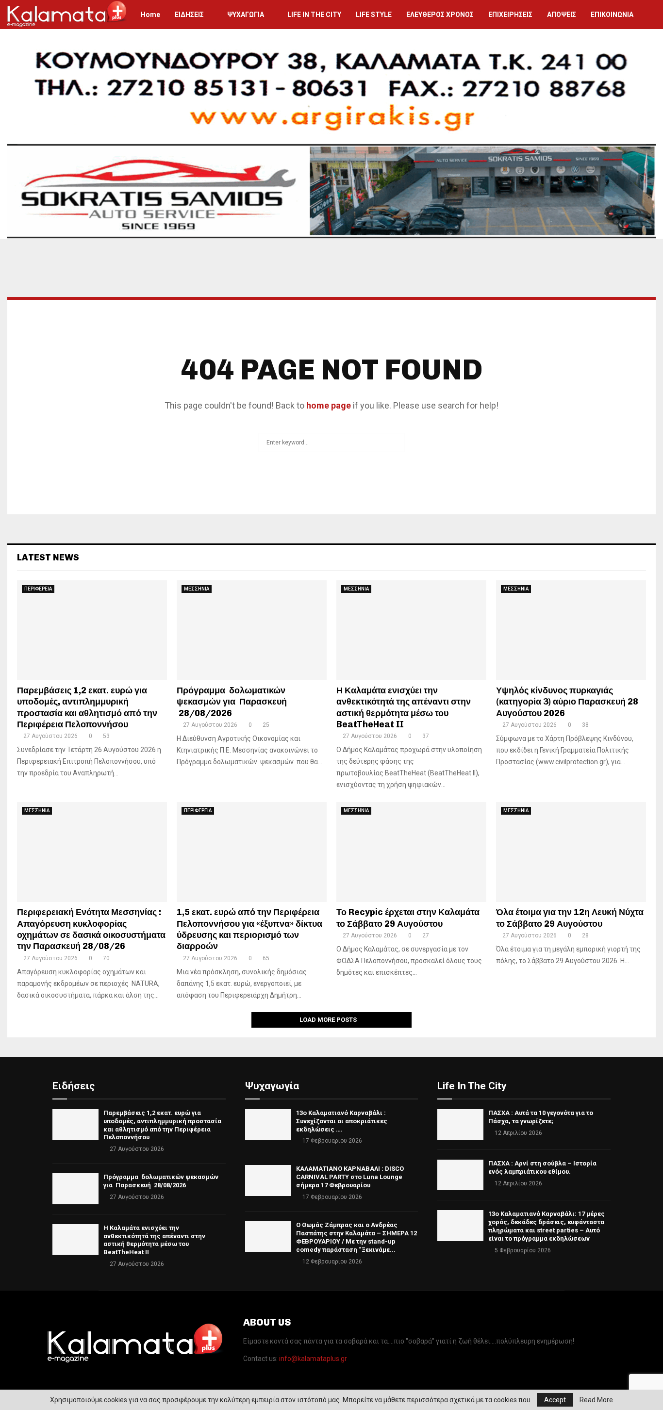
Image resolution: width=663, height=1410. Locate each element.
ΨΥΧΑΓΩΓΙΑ (245, 14)
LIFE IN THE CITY (314, 14)
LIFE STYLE (374, 14)
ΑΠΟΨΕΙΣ (561, 14)
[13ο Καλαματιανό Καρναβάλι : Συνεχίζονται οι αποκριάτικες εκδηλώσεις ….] (268, 1124)
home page (328, 405)
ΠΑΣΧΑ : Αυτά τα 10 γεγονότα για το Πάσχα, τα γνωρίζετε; (540, 1117)
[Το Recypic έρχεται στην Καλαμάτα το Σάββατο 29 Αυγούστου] (411, 852)
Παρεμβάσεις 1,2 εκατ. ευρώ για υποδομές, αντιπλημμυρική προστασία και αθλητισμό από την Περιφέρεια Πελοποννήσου (87, 707)
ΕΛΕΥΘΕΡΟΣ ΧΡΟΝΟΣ (440, 14)
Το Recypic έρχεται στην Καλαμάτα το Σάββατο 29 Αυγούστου (408, 918)
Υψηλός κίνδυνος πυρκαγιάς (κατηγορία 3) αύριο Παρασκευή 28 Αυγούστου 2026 (567, 702)
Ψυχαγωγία (272, 1086)
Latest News (48, 557)
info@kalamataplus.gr (313, 1358)
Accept (555, 1400)
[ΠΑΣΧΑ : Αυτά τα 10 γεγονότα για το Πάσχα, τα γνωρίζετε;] (460, 1124)
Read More (596, 1399)
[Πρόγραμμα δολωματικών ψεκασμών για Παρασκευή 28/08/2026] (252, 630)
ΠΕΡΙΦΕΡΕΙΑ (38, 588)
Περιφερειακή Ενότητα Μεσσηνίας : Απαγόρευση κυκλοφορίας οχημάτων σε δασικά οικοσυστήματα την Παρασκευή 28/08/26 (91, 929)
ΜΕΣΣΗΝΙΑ (196, 588)
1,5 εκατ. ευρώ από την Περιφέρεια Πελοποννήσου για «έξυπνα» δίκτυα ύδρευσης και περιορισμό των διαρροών (249, 929)
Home (150, 14)
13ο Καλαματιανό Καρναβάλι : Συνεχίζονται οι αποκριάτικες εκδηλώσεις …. (341, 1121)
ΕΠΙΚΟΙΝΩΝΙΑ (612, 14)
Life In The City (472, 1086)
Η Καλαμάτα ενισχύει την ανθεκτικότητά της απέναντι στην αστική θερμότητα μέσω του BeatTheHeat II (403, 707)
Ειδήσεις (73, 1086)
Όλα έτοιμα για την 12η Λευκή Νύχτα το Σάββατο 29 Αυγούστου (570, 918)
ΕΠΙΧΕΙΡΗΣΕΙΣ (510, 14)
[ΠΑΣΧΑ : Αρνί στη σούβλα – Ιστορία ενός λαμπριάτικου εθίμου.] (460, 1175)
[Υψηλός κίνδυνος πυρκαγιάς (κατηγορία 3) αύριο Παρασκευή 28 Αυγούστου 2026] (571, 630)
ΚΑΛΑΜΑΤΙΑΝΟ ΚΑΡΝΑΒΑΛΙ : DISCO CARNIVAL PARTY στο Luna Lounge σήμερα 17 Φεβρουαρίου (350, 1177)
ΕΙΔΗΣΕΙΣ (189, 14)
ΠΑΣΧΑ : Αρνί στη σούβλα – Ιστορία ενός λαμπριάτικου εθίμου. (542, 1167)
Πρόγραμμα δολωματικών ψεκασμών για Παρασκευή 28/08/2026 (232, 702)
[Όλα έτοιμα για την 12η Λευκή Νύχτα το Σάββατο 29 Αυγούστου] (571, 852)
